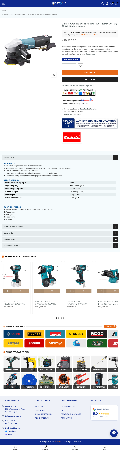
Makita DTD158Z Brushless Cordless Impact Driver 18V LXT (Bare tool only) (14, 304)
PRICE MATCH (66, 418)
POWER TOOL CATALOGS (71, 414)
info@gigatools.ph (13, 416)
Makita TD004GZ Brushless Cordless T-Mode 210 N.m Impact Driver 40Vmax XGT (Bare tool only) (78, 305)
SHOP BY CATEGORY (17, 352)
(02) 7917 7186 (11, 423)
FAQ (62, 410)
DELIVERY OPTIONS (68, 406)
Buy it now (90, 79)
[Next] (116, 276)
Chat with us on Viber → (90, 35)
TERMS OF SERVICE (42, 418)
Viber (10, 434)
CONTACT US (40, 410)
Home (4, 10)
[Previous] (4, 276)
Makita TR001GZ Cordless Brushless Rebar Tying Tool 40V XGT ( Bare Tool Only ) (46, 304)
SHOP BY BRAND (14, 326)
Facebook (12, 431)
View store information (72, 114)
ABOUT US (39, 406)
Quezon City (10, 406)
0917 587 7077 (11, 421)
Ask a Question (71, 59)
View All (109, 326)
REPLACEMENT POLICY (43, 414)
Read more (90, 54)
